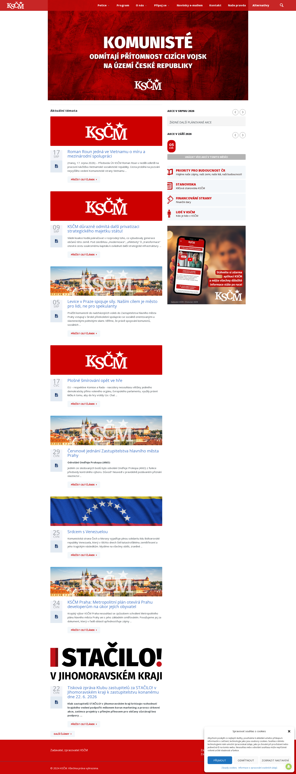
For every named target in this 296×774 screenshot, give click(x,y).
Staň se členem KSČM (163, 10)
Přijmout (219, 760)
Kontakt (215, 5)
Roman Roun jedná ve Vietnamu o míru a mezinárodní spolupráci (106, 154)
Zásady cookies (229, 767)
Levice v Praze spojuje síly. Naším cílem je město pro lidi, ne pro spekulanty (112, 303)
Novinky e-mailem (190, 5)
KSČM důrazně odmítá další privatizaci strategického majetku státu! (103, 229)
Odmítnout (246, 760)
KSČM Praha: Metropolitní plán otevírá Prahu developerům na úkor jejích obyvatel (110, 604)
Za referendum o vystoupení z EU (107, 9)
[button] (289, 731)
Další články (61, 733)
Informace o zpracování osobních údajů (257, 767)
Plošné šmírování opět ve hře (94, 380)
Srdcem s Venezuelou (87, 531)
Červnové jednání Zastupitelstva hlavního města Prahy (113, 453)
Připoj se (160, 5)
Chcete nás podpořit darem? (145, 9)
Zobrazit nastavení (275, 760)
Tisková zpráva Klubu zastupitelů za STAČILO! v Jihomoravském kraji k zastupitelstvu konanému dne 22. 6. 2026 (113, 692)
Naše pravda (237, 5)
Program (123, 5)
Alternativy (260, 5)
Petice (102, 5)
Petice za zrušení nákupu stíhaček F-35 (107, 10)
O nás (140, 5)
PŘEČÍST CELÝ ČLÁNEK (83, 179)
